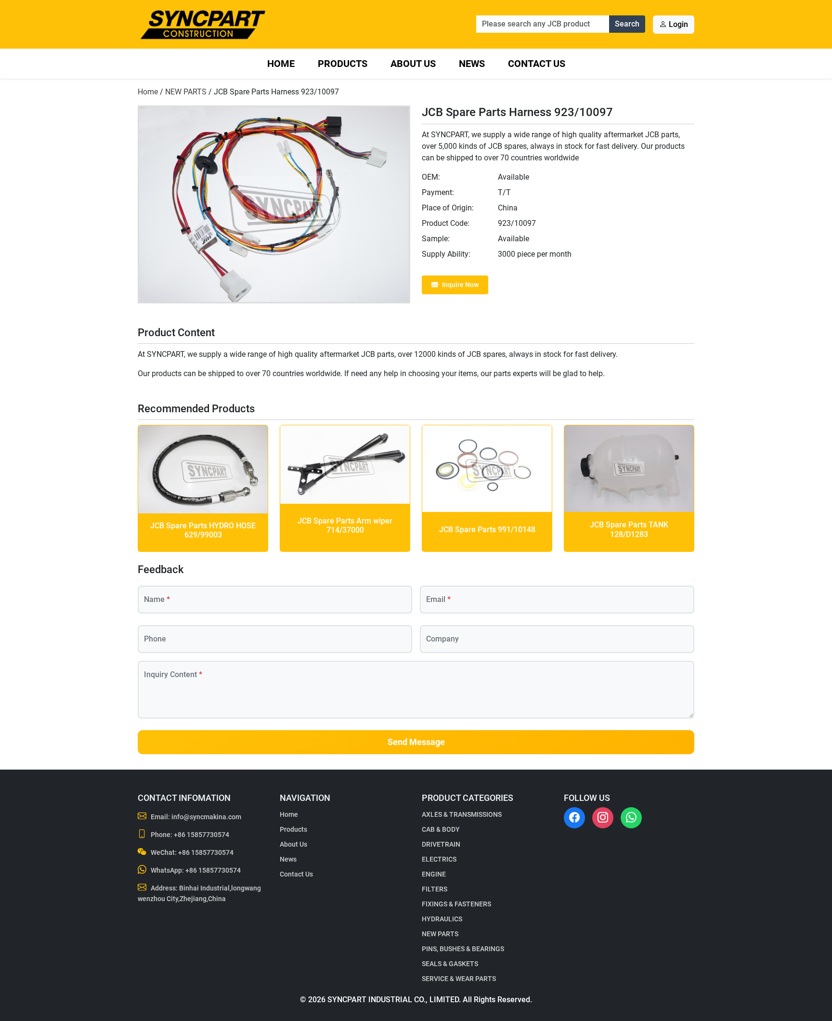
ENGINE (434, 874)
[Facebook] (574, 817)
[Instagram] (602, 817)
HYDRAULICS (442, 919)
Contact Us (536, 63)
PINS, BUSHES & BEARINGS (463, 949)
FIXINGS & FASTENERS (456, 904)
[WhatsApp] (631, 817)
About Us (413, 63)
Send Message (416, 742)
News (472, 63)
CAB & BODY (441, 829)
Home (281, 63)
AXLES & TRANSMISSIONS (462, 814)
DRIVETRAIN (441, 844)
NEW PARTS (186, 91)
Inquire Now (460, 284)
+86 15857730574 (201, 834)
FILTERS (434, 889)
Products (342, 63)
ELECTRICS (439, 859)
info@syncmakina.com (206, 817)
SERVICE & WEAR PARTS (459, 978)
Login (677, 24)
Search (627, 23)
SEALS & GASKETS (450, 964)
